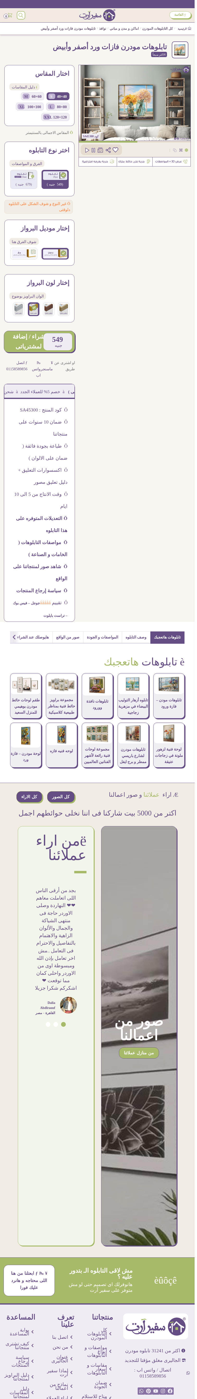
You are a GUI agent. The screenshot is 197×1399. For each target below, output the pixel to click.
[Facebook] (170, 1391)
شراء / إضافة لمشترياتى (29, 341)
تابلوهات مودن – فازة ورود (169, 703)
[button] (63, 1024)
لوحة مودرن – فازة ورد (26, 756)
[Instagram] (162, 1391)
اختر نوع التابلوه (49, 150)
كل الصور (61, 796)
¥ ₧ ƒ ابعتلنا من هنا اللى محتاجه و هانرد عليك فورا (29, 1280)
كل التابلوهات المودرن (157, 28)
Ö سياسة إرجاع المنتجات (42, 590)
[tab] (167, 637)
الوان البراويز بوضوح (28, 296)
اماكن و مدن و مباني (124, 28)
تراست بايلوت (54, 615)
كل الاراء (29, 796)
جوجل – (33, 603)
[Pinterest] (148, 1391)
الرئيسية (182, 28)
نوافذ (102, 28)
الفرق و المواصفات (27, 164)
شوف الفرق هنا (24, 242)
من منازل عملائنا (139, 1052)
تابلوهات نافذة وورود (97, 704)
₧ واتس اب (36, 369)
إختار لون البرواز (48, 282)
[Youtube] (155, 1391)
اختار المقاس (52, 73)
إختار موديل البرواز (45, 228)
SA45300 (88, 136)
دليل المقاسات (24, 87)
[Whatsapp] (141, 1391)
